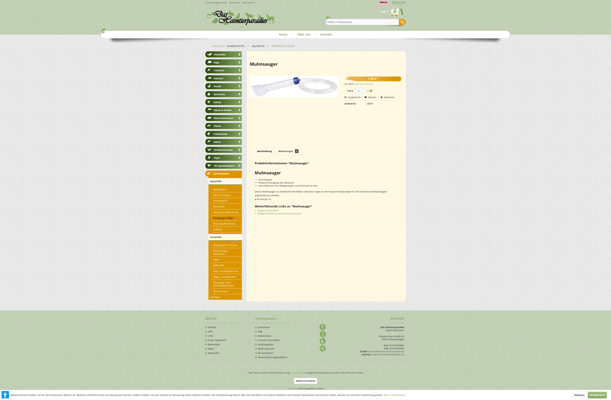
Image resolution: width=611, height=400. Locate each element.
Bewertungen (287, 151)
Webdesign (293, 388)
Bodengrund (220, 189)
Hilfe (210, 331)
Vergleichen (354, 97)
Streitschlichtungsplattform (272, 357)
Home (283, 34)
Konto (211, 349)
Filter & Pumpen (221, 195)
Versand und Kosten (269, 340)
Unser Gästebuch (217, 340)
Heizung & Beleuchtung (225, 212)
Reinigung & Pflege (223, 217)
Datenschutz (264, 336)
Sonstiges (215, 297)
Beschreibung (264, 151)
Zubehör (217, 229)
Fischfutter (219, 206)
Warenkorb (214, 344)
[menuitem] (235, 3)
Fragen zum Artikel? (268, 210)
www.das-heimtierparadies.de (388, 354)
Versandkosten (298, 372)
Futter (216, 259)
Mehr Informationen (394, 395)
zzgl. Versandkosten (364, 84)
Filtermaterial (220, 200)
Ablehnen (579, 395)
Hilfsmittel (218, 265)
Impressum (264, 327)
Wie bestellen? (265, 353)
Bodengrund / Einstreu (225, 245)
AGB (260, 331)
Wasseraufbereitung (224, 223)
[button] (5, 394)
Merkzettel (213, 353)
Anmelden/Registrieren (216, 2)
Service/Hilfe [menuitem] (248, 2)
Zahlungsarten (266, 344)
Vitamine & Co (220, 291)
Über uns (303, 34)
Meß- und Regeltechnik (225, 271)
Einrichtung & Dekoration (220, 252)
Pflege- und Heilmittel (224, 276)
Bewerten (389, 97)
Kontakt (326, 34)
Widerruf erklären (305, 380)
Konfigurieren (597, 395)
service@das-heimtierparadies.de (386, 351)
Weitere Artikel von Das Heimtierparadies (279, 213)
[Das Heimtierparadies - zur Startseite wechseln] (241, 17)
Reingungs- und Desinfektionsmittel (223, 284)
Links (210, 336)
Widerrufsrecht (266, 349)
